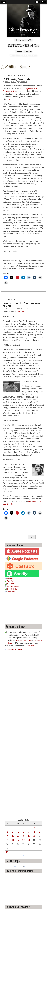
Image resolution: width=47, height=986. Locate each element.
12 (18, 836)
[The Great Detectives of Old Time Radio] (23, 20)
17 (7, 840)
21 (29, 840)
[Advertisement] (20, 608)
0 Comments (23, 82)
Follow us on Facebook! (18, 907)
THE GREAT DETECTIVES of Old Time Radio (23, 45)
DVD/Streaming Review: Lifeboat (17, 79)
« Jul (6, 852)
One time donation (24, 640)
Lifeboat (10, 99)
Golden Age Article (11, 75)
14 (29, 836)
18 (13, 840)
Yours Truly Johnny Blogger (12, 82)
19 (18, 840)
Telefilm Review (22, 75)
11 (13, 836)
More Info (30, 646)
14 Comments (24, 308)
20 (23, 840)
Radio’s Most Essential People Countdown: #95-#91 (21, 304)
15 (34, 836)
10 (7, 836)
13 (23, 836)
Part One (20, 312)
